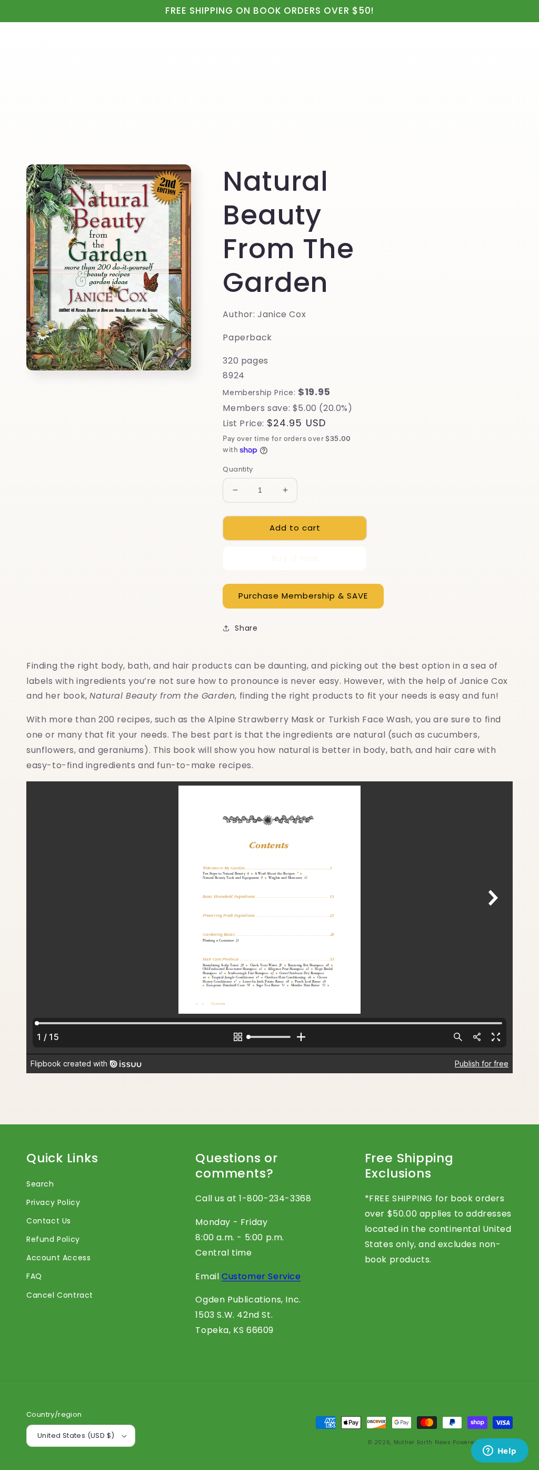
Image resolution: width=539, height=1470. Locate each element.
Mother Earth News (422, 1442)
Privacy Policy (53, 1202)
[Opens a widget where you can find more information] (499, 1451)
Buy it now (295, 558)
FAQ (34, 1276)
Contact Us (48, 1221)
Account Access (58, 1257)
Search (40, 1184)
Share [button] (246, 628)
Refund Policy (53, 1239)
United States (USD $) (75, 1435)
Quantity (238, 469)
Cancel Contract (59, 1295)
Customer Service (261, 1276)
